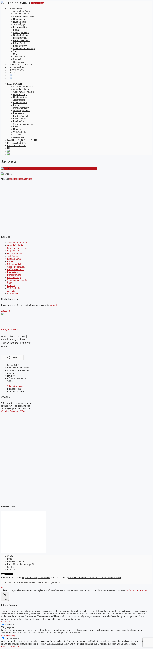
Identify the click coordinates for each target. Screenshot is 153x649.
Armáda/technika (15, 245)
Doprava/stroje (14, 250)
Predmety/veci (14, 272)
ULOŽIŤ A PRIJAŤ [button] (11, 646)
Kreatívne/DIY (14, 258)
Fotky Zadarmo (9, 329)
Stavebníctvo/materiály (18, 280)
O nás (10, 556)
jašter (11, 179)
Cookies (11, 567)
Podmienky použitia (16, 561)
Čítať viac (132, 590)
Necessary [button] (6, 621)
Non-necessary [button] (8, 635)
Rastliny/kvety (14, 277)
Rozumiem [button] (142, 590)
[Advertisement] (49, 209)
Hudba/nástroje (14, 253)
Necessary (9, 624)
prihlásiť (54, 305)
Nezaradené (12, 293)
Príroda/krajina (14, 275)
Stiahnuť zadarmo (15, 386)
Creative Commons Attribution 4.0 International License (94, 577)
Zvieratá (11, 291)
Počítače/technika (15, 269)
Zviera (29, 179)
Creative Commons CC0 (13, 411)
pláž (24, 179)
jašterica (18, 179)
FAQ (9, 559)
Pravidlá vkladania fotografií (20, 564)
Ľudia (10, 261)
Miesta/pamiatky (15, 264)
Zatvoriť (5, 310)
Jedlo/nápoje (13, 256)
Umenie (11, 285)
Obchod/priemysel (16, 266)
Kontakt (11, 569)
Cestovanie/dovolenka (17, 248)
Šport (9, 283)
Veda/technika (13, 288)
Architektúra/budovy (17, 242)
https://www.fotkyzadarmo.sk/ (36, 577)
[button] (37, 3)
